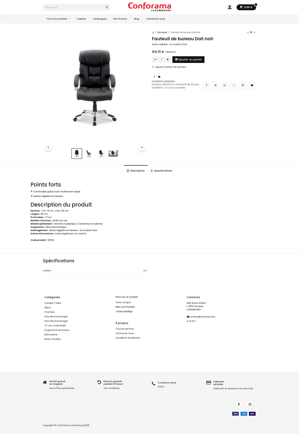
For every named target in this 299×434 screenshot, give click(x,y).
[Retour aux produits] (251, 32)
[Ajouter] (168, 59)
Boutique (162, 32)
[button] (48, 148)
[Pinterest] (243, 85)
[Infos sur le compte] (230, 7)
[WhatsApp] (233, 85)
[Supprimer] (155, 59)
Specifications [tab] (162, 170)
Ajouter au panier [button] (190, 59)
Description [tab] (137, 170)
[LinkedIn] (224, 85)
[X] (215, 85)
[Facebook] (206, 85)
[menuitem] (58, 19)
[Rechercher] (107, 7)
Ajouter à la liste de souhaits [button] (170, 67)
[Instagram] (251, 404)
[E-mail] (252, 85)
